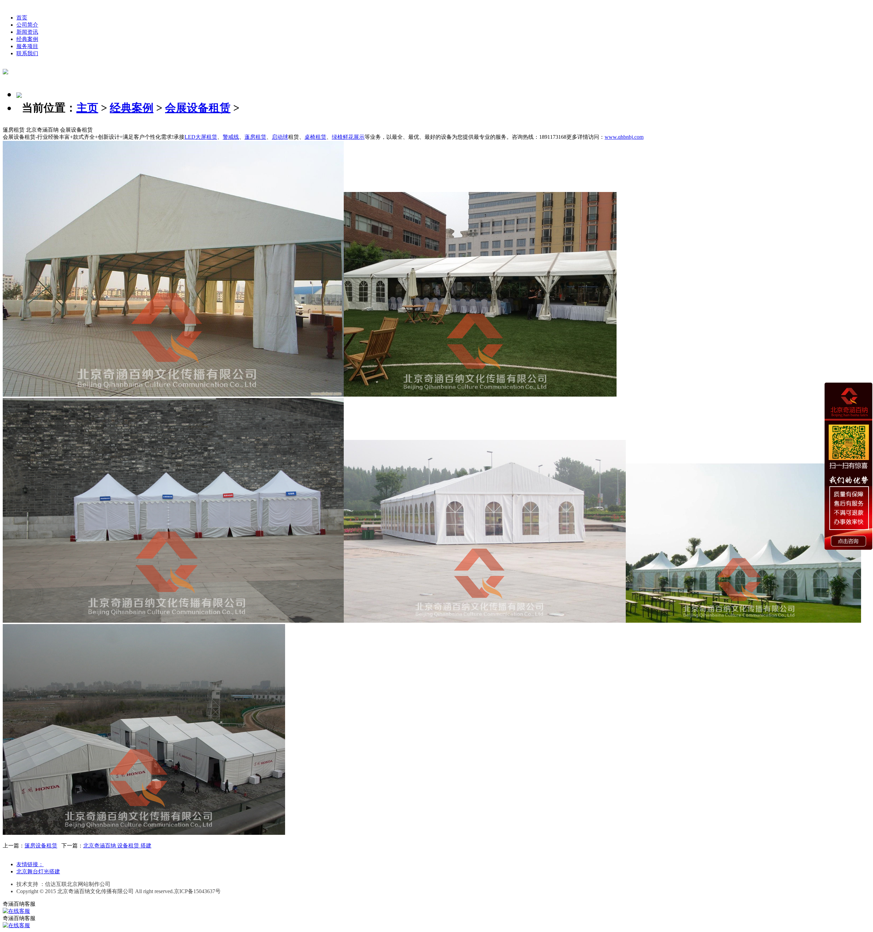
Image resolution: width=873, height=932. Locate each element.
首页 (21, 17)
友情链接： (30, 864)
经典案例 (27, 39)
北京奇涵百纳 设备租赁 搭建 (117, 845)
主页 (87, 108)
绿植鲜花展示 (348, 137)
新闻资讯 (27, 32)
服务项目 (27, 46)
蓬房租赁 (255, 137)
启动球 (280, 137)
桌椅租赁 (315, 137)
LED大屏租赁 (200, 137)
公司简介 (27, 25)
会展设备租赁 (198, 108)
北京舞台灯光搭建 (38, 871)
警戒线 (231, 137)
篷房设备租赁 (41, 845)
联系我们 (27, 53)
